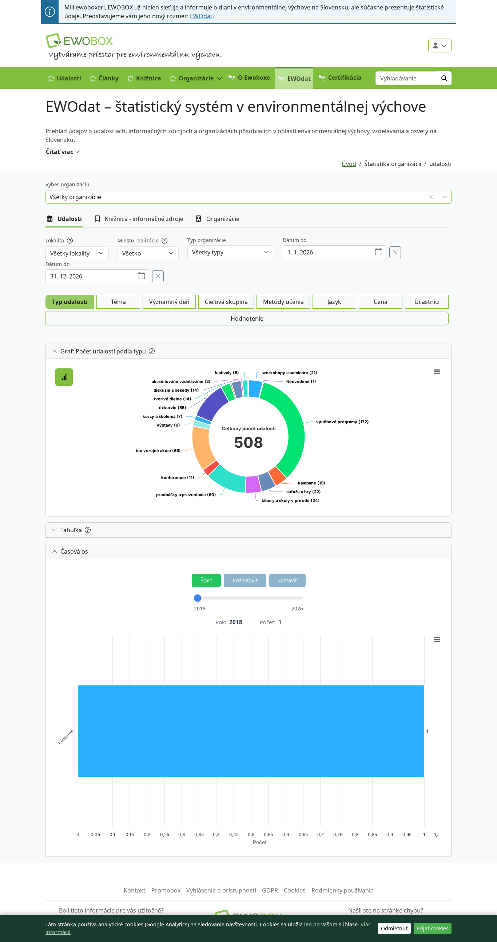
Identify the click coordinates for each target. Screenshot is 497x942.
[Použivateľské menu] (440, 45)
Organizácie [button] (222, 219)
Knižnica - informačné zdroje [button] (144, 219)
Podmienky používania (342, 890)
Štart (206, 580)
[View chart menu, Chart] (437, 639)
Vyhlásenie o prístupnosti (221, 890)
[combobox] (50, 197)
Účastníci (427, 302)
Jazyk (334, 302)
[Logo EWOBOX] (79, 40)
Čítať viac (60, 152)
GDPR (270, 890)
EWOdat (201, 16)
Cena (380, 302)
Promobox (165, 890)
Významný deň (169, 302)
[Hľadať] (444, 78)
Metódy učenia (283, 302)
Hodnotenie (247, 318)
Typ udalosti (70, 302)
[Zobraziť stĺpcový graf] (64, 377)
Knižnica (148, 78)
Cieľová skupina (226, 302)
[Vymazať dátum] (395, 252)
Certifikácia (345, 78)
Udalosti (69, 78)
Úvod (349, 164)
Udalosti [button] (69, 219)
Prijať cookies (433, 928)
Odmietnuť (394, 928)
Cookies (295, 890)
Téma (118, 302)
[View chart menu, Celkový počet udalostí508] (437, 372)
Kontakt (135, 890)
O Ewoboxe (254, 78)
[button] (196, 78)
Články (109, 78)
